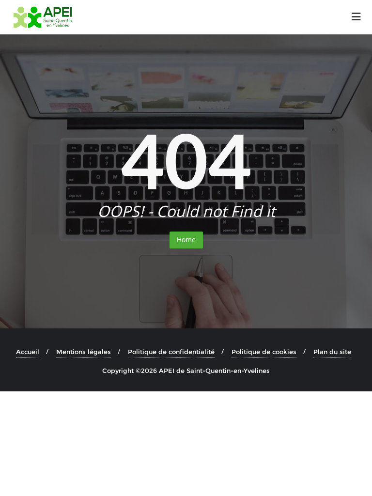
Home (186, 239)
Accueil (27, 352)
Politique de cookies (264, 352)
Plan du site (332, 352)
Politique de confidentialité (171, 352)
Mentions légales (83, 352)
